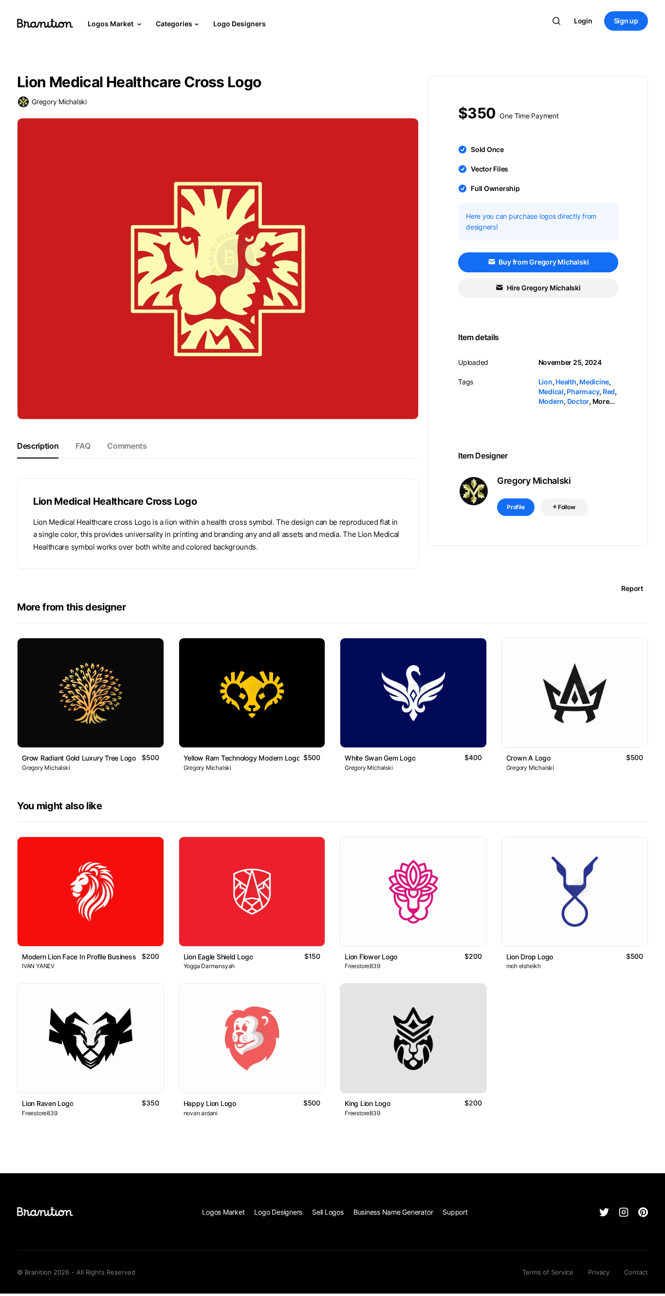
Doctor (578, 401)
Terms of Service (547, 1272)
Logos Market (111, 23)
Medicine (594, 382)
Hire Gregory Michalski (543, 288)
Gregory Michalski (59, 101)
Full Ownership (495, 188)
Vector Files (489, 169)
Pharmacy (583, 391)
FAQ (82, 446)
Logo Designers (239, 23)
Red (609, 391)
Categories (174, 23)
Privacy (599, 1272)
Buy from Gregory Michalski (543, 262)
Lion (545, 382)
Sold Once (487, 149)
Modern (551, 401)
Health (565, 382)
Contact (636, 1272)
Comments (127, 446)
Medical (551, 391)
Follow (565, 507)
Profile (516, 507)
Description (37, 446)
